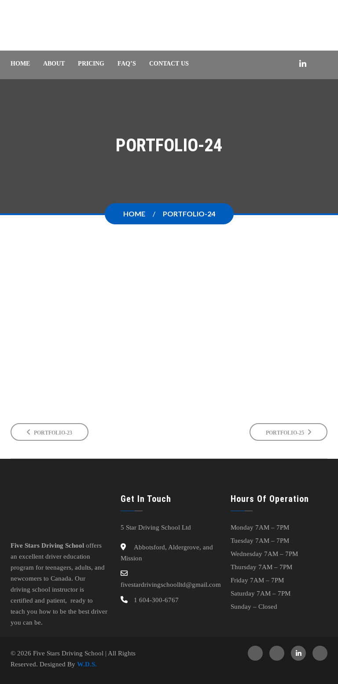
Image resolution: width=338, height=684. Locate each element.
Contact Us (169, 63)
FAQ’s (127, 63)
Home (20, 63)
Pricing (91, 63)
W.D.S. (87, 664)
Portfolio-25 (285, 433)
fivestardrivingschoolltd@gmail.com (171, 584)
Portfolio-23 (52, 433)
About (54, 63)
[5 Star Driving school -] (64, 25)
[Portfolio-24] (169, 296)
